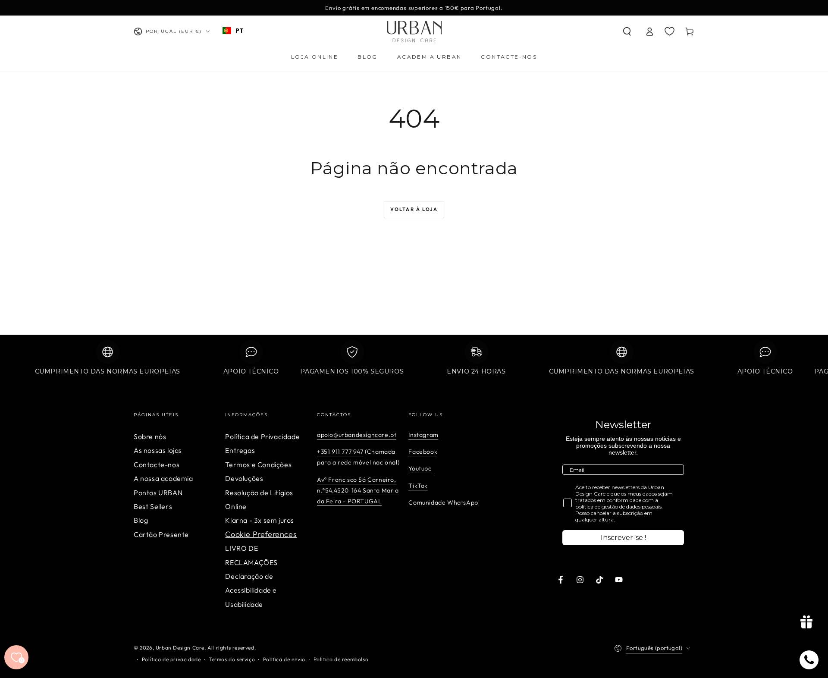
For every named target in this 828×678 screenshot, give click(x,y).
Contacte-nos (156, 464)
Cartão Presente (161, 534)
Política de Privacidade (262, 436)
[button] (627, 31)
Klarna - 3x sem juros (259, 520)
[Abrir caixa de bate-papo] (809, 660)
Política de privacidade (171, 659)
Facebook (422, 451)
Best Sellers (153, 506)
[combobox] (233, 30)
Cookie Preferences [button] (261, 534)
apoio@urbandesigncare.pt (356, 435)
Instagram (423, 435)
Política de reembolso (341, 659)
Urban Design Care (180, 647)
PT (239, 30)
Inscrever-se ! (623, 538)
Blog (141, 520)
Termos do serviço (232, 659)
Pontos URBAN (158, 492)
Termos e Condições (258, 464)
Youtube (420, 468)
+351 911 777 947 (340, 451)
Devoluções (244, 478)
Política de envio (284, 659)
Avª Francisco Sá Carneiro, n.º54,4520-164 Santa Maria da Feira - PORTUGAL (358, 490)
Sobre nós (150, 436)
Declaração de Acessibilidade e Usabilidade (251, 590)
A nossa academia (163, 478)
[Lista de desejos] (669, 31)
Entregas (240, 450)
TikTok (418, 486)
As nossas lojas (158, 450)
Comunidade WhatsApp (443, 502)
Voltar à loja (414, 209)
